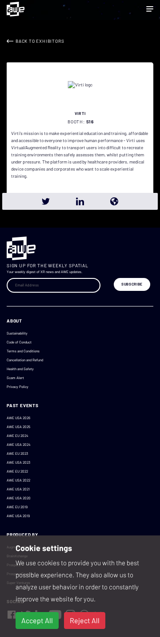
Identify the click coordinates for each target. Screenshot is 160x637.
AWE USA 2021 (18, 489)
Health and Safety (20, 369)
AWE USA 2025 (18, 427)
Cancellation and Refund (25, 360)
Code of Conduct (19, 342)
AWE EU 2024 (17, 435)
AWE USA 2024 (18, 444)
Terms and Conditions (23, 351)
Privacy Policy (17, 386)
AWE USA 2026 (18, 418)
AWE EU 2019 (17, 507)
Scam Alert (15, 378)
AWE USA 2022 (18, 480)
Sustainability (17, 333)
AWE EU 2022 (17, 471)
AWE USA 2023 (18, 462)
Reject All (85, 620)
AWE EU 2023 (17, 453)
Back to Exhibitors (40, 41)
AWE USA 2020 (19, 498)
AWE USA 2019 (18, 516)
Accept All (37, 620)
